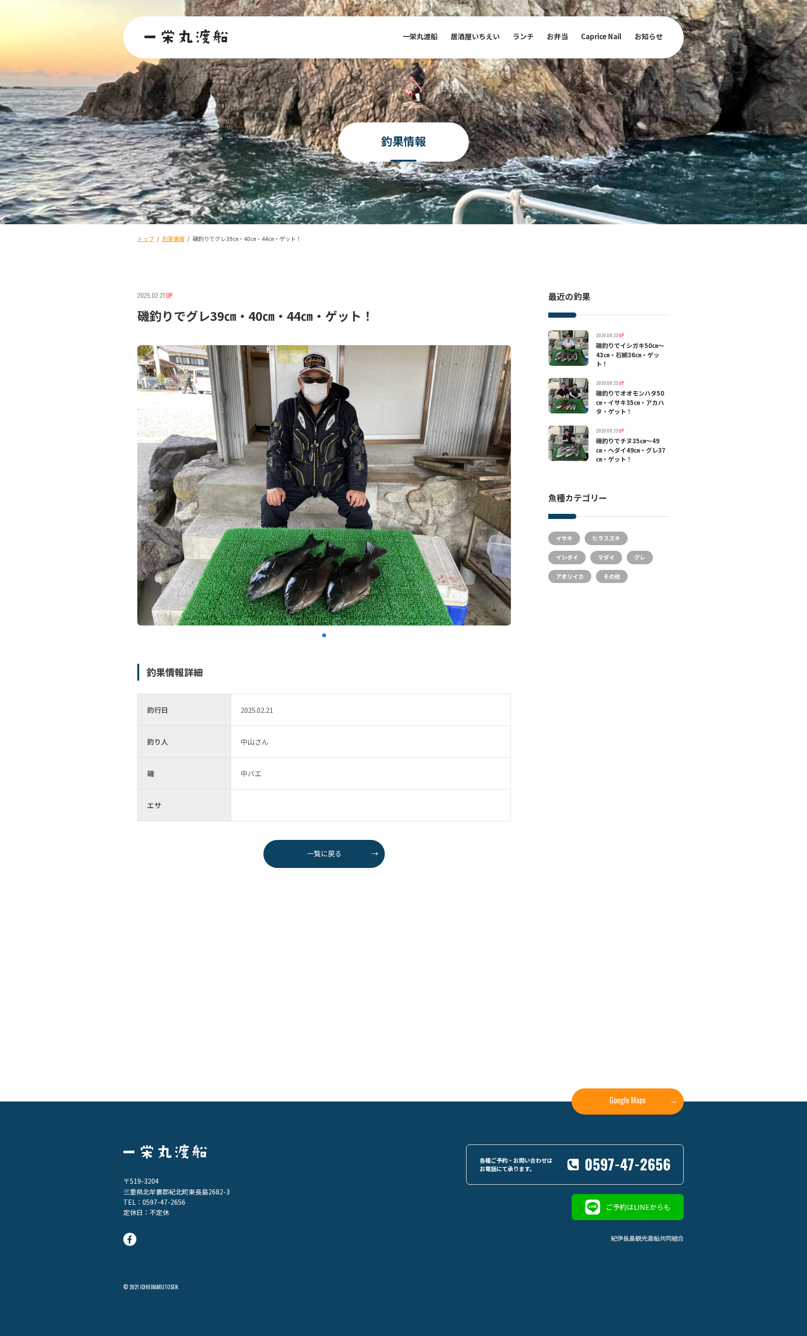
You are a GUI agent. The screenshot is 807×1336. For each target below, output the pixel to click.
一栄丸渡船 (420, 36)
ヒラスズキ (606, 538)
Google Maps (643, 1100)
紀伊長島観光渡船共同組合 (647, 1238)
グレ (639, 557)
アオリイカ (570, 576)
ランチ (523, 36)
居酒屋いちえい (475, 36)
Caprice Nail (601, 36)
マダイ (606, 557)
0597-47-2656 (163, 1202)
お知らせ (649, 36)
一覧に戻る (343, 853)
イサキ (564, 538)
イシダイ (567, 557)
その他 (611, 576)
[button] (324, 635)
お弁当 (557, 36)
